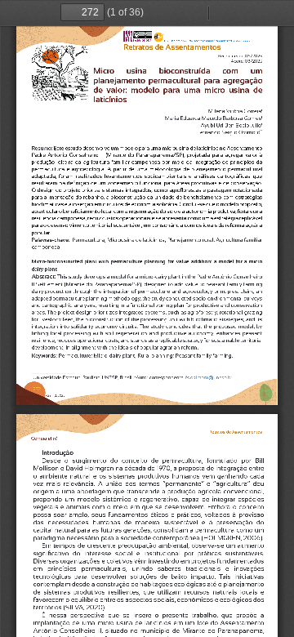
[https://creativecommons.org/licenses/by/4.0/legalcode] (142, 34)
